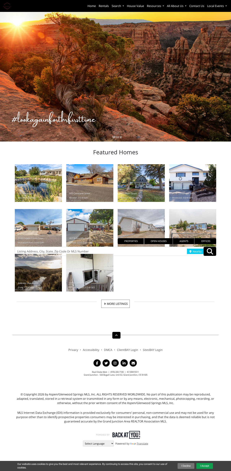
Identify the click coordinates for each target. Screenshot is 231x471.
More (117, 131)
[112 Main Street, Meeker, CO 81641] (141, 183)
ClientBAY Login (127, 350)
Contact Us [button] (196, 6)
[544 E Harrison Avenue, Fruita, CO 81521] (141, 228)
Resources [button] (154, 6)
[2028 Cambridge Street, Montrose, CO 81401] (192, 183)
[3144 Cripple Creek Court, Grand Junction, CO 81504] (38, 228)
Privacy (73, 350)
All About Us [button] (175, 6)
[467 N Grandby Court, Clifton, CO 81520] (89, 228)
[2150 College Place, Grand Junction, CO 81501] (89, 272)
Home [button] (92, 6)
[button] (131, 241)
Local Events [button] (216, 6)
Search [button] (117, 6)
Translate (142, 443)
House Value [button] (135, 6)
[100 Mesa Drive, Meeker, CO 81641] (38, 183)
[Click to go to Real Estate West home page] (8, 5)
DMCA (108, 350)
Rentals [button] (104, 6)
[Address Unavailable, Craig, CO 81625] (38, 272)
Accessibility (91, 350)
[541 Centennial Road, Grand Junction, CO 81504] (192, 228)
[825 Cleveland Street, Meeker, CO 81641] (89, 183)
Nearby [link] (197, 251)
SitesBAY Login (153, 350)
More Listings (117, 304)
